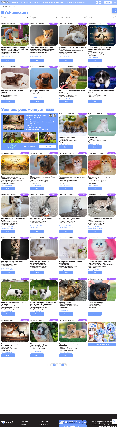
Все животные (43, 421)
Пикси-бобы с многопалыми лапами (12, 91)
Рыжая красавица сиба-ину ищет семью (72, 91)
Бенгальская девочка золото (12, 261)
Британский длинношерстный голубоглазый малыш (100, 262)
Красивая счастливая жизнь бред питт (42, 120)
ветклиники (34, 2)
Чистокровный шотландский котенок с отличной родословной (43, 48)
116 (65, 364)
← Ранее (49, 364)
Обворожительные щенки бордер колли (101, 91)
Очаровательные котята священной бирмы (39, 262)
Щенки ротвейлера (95, 303)
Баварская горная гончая (33, 127)
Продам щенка (65, 303)
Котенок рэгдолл (94, 137)
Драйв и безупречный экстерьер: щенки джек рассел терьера (43, 303)
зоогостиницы (44, 2)
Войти (108, 2)
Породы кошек (80, 2)
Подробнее (47, 146)
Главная (4, 6)
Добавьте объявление (101, 344)
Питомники (25, 2)
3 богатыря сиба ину (67, 137)
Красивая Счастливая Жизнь (36, 115)
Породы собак (69, 2)
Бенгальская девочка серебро (42, 218)
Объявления (15, 2)
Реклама (50, 109)
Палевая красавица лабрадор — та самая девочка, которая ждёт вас (15, 48)
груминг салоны (57, 2)
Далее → (68, 364)
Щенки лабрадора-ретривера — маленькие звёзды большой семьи (100, 49)
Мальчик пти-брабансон (39, 90)
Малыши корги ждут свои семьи (42, 344)
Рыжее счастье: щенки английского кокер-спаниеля (12, 178)
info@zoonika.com (111, 425)
